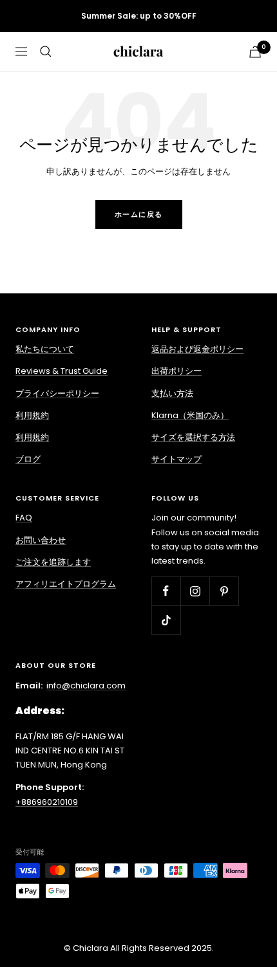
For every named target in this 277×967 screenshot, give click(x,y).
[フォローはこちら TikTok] (165, 619)
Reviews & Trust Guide (61, 371)
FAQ (23, 517)
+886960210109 (46, 802)
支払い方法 (172, 393)
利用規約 (32, 415)
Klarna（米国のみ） (190, 415)
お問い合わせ (40, 540)
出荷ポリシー (176, 371)
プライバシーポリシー (57, 393)
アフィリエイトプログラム (65, 584)
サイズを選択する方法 (193, 437)
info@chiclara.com (86, 685)
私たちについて (44, 349)
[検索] (46, 51)
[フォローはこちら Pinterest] (223, 590)
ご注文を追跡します (53, 562)
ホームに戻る (139, 214)
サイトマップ (176, 459)
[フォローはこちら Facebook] (165, 590)
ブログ (28, 459)
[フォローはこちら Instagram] (194, 590)
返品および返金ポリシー (197, 349)
